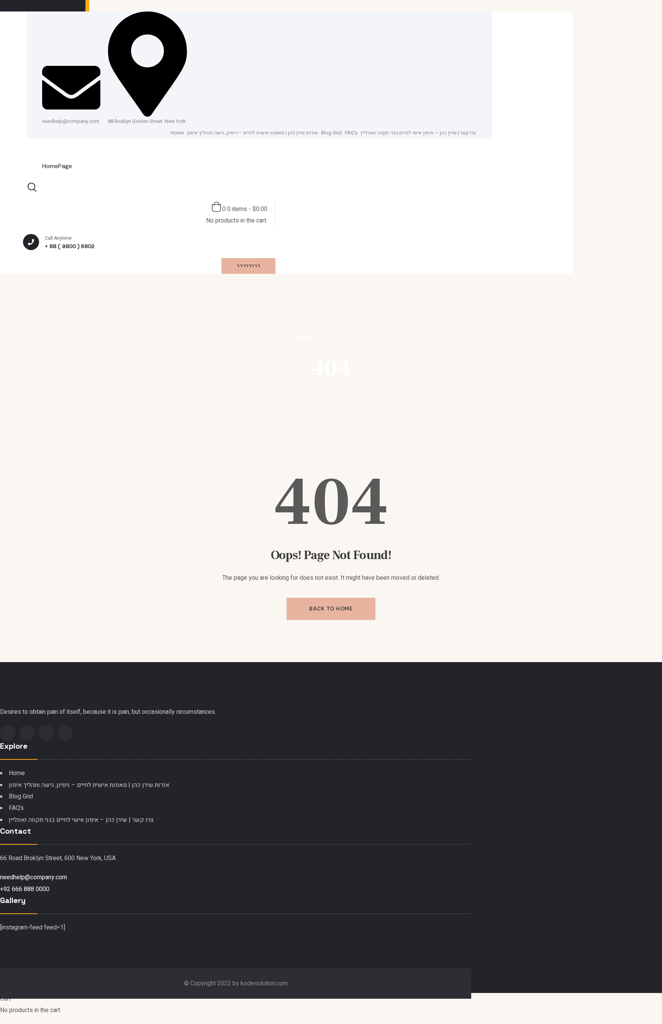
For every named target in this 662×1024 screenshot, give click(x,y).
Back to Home (330, 608)
